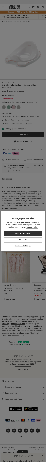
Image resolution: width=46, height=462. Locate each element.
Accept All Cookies (23, 234)
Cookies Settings (23, 246)
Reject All (23, 240)
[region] (23, 231)
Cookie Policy (32, 227)
